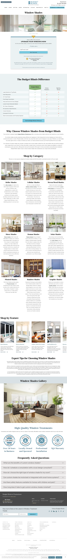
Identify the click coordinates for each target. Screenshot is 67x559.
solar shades (55, 240)
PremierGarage (17, 530)
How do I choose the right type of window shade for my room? (26, 472)
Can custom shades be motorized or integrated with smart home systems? (31, 477)
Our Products (33, 33)
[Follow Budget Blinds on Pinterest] (61, 511)
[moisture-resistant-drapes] (23, 332)
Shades (10, 7)
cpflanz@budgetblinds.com (8, 501)
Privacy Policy (50, 64)
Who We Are (29, 523)
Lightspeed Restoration (18, 529)
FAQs (40, 530)
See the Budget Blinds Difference (33, 120)
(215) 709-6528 (62, 3)
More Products (39, 7)
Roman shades (29, 237)
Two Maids (16, 533)
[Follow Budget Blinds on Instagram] (52, 511)
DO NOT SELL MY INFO (43, 540)
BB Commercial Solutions (19, 523)
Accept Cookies (59, 557)
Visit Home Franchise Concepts (19, 534)
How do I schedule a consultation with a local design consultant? (27, 468)
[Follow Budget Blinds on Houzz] (54, 511)
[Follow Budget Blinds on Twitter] (59, 511)
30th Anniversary (29, 529)
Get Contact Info (62, 5)
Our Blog (54, 522)
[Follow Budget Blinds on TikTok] (63, 511)
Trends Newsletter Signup (43, 526)
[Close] (65, 557)
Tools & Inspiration (44, 522)
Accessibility (35, 540)
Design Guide (42, 523)
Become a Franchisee (30, 533)
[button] (54, 5)
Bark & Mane (17, 525)
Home (30, 33)
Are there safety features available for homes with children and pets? (29, 482)
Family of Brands (18, 522)
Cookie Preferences (52, 540)
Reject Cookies (51, 557)
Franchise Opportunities (6, 2)
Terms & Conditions (27, 540)
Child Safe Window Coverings (31, 530)
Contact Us (5, 522)
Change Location (13, 496)
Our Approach (29, 525)
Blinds (6, 7)
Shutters (15, 7)
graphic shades (52, 285)
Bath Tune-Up (17, 526)
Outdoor (33, 7)
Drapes (20, 7)
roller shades (8, 185)
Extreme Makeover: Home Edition (44, 525)
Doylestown (63, 2)
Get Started (33, 52)
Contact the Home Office (6, 529)
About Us (46, 7)
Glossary (41, 529)
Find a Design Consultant (6, 525)
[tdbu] (54, 332)
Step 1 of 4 (34, 46)
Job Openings (29, 534)
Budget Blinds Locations (6, 526)
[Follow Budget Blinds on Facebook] (49, 511)
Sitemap (13, 540)
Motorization (26, 7)
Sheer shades (7, 237)
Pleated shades (10, 283)
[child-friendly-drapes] (38, 332)
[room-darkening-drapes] (7, 332)
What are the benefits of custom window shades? (22, 463)
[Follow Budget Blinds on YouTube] (56, 511)
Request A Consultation (6, 523)
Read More (3, 352)
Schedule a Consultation (57, 7)
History (28, 526)
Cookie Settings (44, 557)
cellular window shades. (31, 186)
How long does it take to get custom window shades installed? (27, 487)
